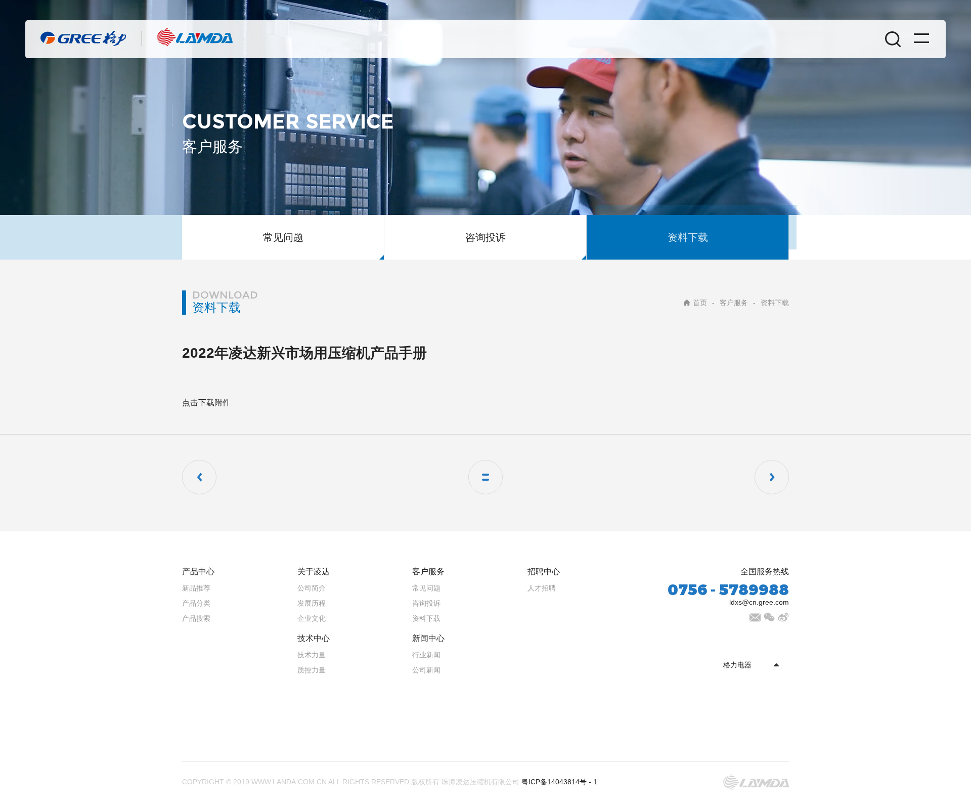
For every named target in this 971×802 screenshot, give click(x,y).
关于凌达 (313, 571)
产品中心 (198, 571)
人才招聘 (541, 588)
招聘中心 (543, 571)
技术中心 (313, 638)
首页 (700, 303)
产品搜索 (196, 618)
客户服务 (734, 303)
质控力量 (311, 670)
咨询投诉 (485, 237)
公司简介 (311, 588)
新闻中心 (428, 638)
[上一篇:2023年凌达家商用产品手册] (199, 477)
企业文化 (311, 618)
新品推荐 (196, 588)
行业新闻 (426, 655)
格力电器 (737, 665)
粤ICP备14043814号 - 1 (559, 782)
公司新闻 (426, 670)
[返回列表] (485, 477)
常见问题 (283, 237)
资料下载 (688, 237)
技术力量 (311, 655)
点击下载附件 (206, 402)
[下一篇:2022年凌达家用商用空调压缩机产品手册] (772, 477)
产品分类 (196, 603)
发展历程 (311, 603)
